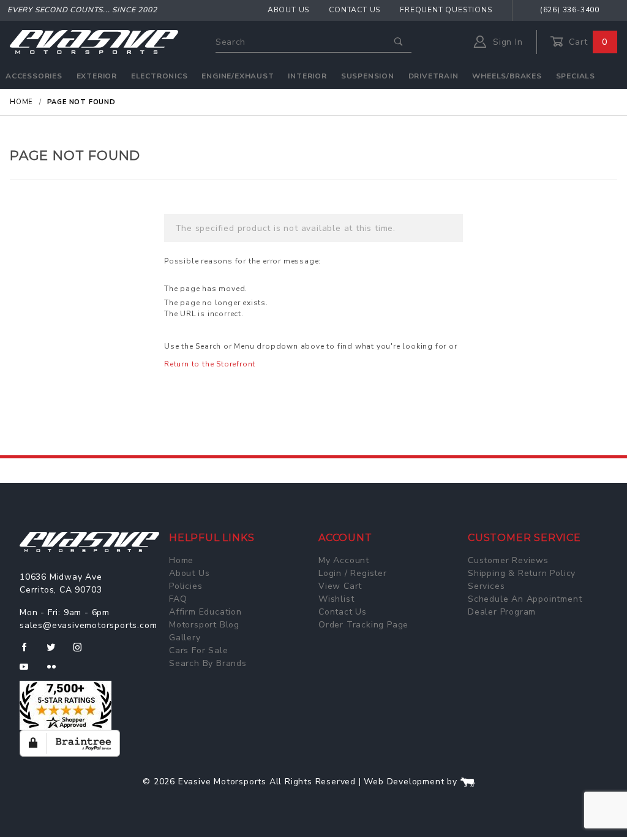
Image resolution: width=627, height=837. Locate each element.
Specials (575, 76)
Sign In (506, 42)
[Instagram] (82, 652)
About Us (288, 10)
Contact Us (354, 10)
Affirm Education (205, 612)
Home (181, 560)
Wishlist (336, 599)
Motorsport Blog (204, 625)
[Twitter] (56, 652)
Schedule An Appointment (525, 599)
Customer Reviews (508, 560)
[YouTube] (29, 671)
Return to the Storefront (209, 364)
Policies (185, 586)
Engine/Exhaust (237, 76)
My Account (343, 560)
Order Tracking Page (363, 625)
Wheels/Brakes (506, 76)
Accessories (34, 76)
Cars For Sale (198, 650)
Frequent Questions (446, 10)
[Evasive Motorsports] (94, 41)
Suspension (367, 76)
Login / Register (352, 573)
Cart (586, 42)
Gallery (185, 637)
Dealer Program (502, 612)
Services (486, 586)
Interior (307, 76)
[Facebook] (29, 652)
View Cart (340, 586)
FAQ (178, 599)
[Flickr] (56, 671)
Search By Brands (208, 663)
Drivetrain (433, 76)
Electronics (159, 76)
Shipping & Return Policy (522, 573)
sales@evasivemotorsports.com (88, 625)
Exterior (97, 76)
